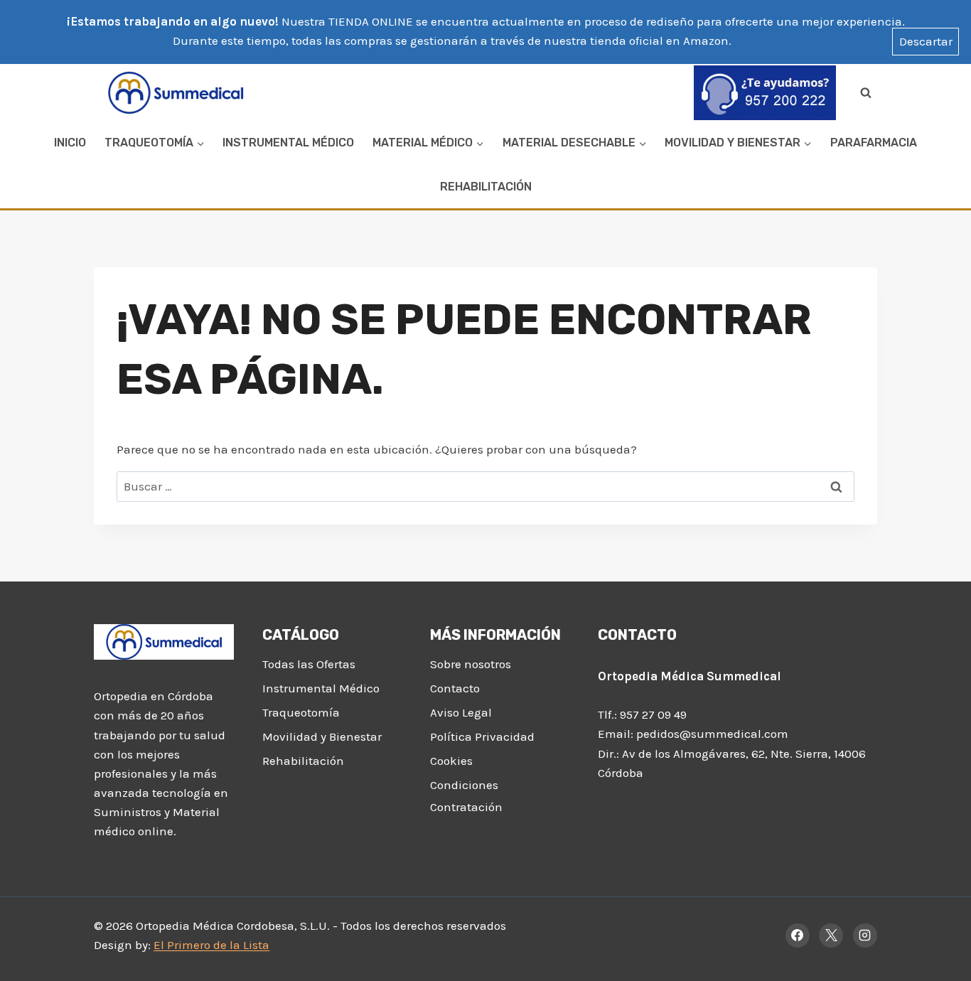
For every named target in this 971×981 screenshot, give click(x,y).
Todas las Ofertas (308, 664)
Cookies (451, 761)
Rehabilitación (486, 186)
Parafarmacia (873, 142)
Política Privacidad (482, 736)
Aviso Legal (461, 712)
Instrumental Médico (288, 142)
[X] (831, 935)
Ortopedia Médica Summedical (689, 676)
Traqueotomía (301, 712)
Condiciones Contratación (466, 796)
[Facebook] (797, 935)
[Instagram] (865, 935)
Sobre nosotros (470, 664)
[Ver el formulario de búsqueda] (865, 92)
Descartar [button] (926, 41)
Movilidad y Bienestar (322, 736)
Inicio (70, 142)
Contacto (455, 688)
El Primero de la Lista (211, 945)
